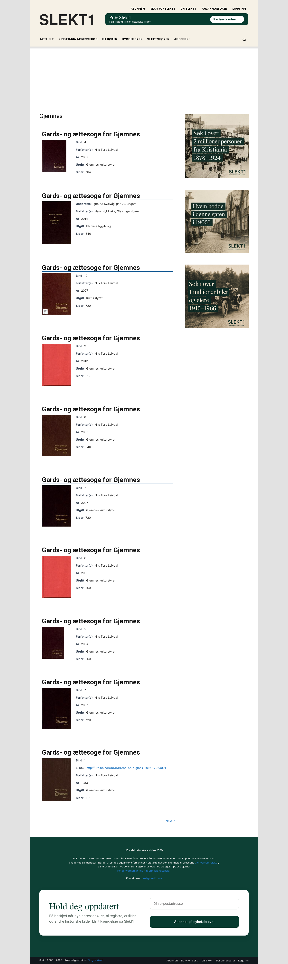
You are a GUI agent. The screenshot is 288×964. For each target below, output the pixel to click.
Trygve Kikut (95, 960)
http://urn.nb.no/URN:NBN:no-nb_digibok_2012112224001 (126, 768)
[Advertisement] (144, 75)
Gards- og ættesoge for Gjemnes (91, 134)
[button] (244, 39)
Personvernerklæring (130, 870)
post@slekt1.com (152, 878)
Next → (171, 821)
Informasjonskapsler (158, 870)
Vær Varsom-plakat (206, 862)
